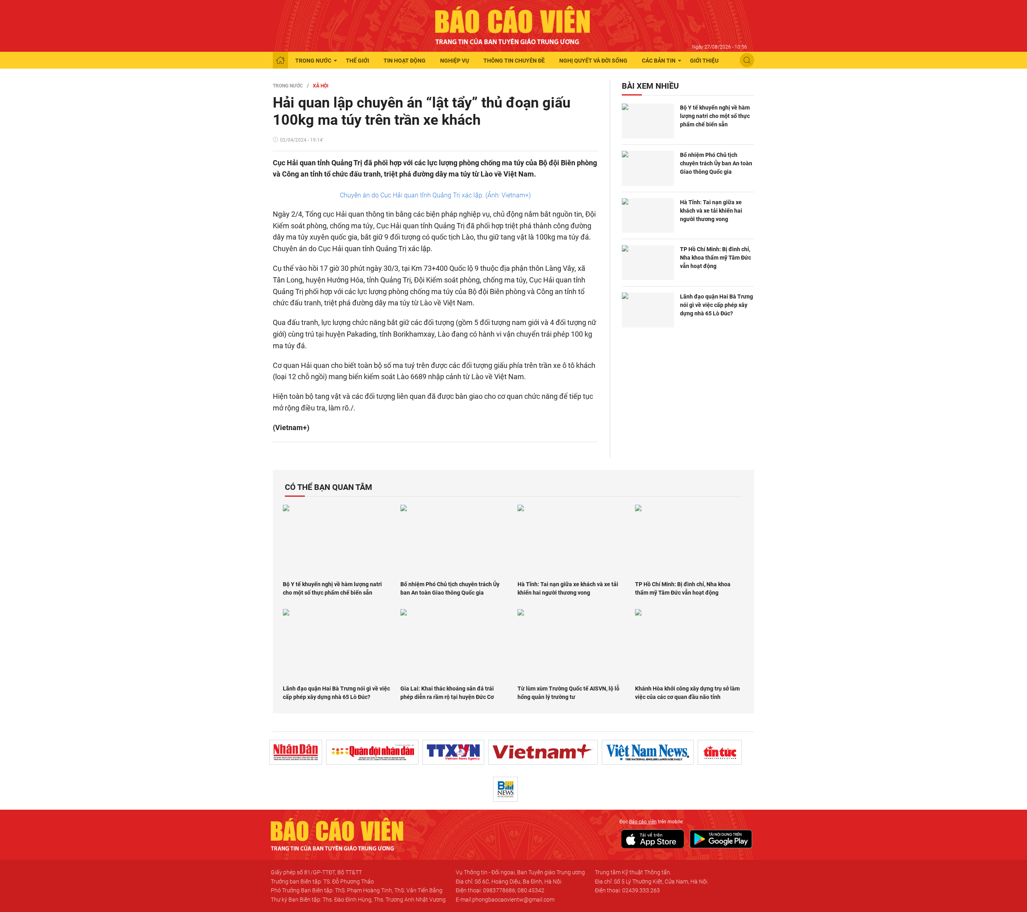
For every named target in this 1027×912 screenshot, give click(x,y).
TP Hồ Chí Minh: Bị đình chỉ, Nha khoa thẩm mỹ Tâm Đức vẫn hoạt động (715, 257)
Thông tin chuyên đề (514, 60)
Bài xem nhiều (650, 86)
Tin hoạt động (405, 60)
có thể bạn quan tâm (328, 487)
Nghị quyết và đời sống (593, 60)
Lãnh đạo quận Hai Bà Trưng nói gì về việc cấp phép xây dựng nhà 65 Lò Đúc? (716, 305)
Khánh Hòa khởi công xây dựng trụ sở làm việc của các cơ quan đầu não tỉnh (687, 692)
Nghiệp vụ (454, 60)
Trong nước (313, 60)
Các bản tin (659, 60)
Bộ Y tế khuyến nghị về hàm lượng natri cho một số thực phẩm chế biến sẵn (715, 116)
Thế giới (357, 60)
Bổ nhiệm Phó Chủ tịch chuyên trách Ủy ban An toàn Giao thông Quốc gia (716, 163)
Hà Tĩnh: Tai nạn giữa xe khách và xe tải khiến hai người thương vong (711, 210)
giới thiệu (704, 60)
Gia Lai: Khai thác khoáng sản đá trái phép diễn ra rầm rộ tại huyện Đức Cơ (447, 692)
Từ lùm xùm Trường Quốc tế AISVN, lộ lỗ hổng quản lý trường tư (568, 692)
